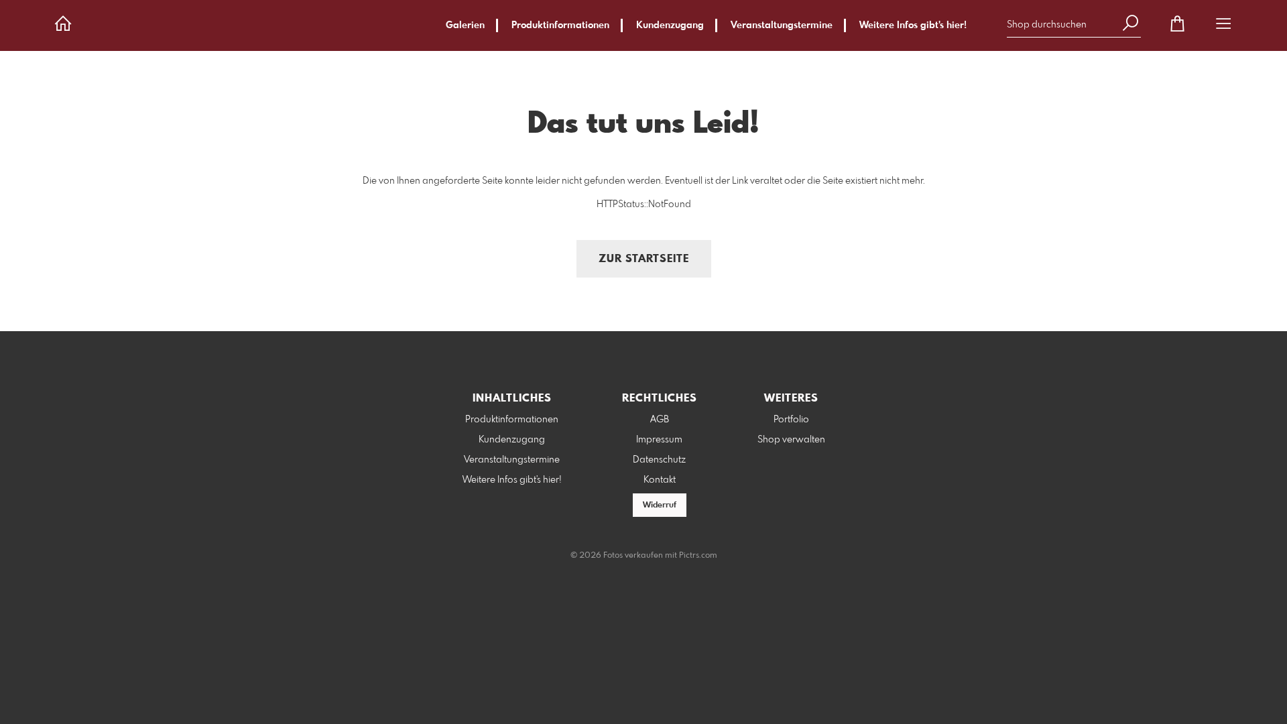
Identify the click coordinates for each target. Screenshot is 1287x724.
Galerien (465, 25)
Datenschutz (659, 460)
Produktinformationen (560, 25)
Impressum (659, 439)
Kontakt (660, 480)
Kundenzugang (670, 25)
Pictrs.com (698, 556)
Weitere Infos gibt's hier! (913, 25)
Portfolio (791, 419)
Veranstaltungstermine (782, 25)
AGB (659, 419)
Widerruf (659, 505)
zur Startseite (644, 259)
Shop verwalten (791, 439)
